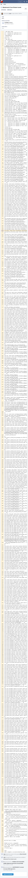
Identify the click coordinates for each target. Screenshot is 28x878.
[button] (27, 1)
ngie (10, 13)
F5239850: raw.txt (8, 22)
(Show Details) (23, 854)
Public (10, 9)
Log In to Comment (7, 874)
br (3, 861)
